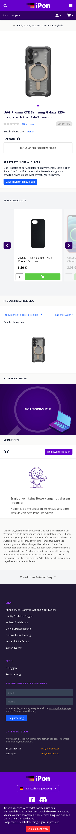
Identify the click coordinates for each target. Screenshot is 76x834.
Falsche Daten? (63, 314)
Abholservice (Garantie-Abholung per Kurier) (31, 609)
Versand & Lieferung (17, 641)
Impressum (52, 822)
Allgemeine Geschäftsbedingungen (25, 822)
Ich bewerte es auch (58, 451)
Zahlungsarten (14, 647)
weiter (30, 131)
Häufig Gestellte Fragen (19, 616)
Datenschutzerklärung (18, 635)
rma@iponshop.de (49, 748)
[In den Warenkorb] (42, 276)
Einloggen (11, 668)
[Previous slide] (7, 245)
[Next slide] (68, 245)
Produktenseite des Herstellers (21, 314)
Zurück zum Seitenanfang (36, 577)
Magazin (15, 15)
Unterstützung (17, 731)
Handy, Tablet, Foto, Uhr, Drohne (32, 25)
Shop (5, 15)
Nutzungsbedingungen (60, 708)
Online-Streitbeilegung (18, 628)
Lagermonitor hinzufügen (20, 181)
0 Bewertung (28, 124)
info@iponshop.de (49, 753)
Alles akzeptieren (38, 828)
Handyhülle (56, 25)
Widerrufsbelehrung (17, 622)
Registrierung (13, 674)
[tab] (38, 105)
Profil (10, 661)
